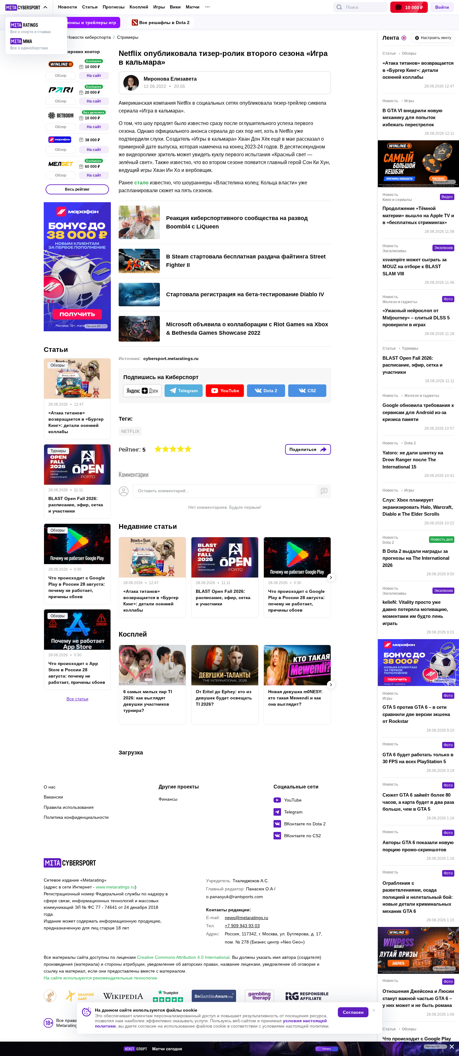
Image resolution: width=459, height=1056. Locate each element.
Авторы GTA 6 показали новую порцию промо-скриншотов (418, 846)
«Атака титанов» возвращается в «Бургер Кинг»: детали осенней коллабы (151, 601)
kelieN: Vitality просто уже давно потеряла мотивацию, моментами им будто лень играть (415, 612)
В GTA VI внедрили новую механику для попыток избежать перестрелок (412, 117)
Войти (442, 7)
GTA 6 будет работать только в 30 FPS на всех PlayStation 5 (418, 758)
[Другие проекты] (26, 7)
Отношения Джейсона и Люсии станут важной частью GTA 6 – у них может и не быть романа (418, 998)
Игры (159, 7)
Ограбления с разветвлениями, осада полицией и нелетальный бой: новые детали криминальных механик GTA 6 (418, 897)
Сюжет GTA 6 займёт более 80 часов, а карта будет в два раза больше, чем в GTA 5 (418, 802)
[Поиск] (339, 7)
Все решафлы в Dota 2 (164, 22)
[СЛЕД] (331, 577)
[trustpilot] (168, 996)
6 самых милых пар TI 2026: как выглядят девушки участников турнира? (147, 701)
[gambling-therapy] (259, 996)
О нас (50, 786)
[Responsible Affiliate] (307, 996)
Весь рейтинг (77, 189)
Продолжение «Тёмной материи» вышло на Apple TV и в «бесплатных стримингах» (418, 215)
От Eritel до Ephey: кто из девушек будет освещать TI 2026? (224, 698)
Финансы (168, 799)
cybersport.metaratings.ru (171, 358)
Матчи (193, 7)
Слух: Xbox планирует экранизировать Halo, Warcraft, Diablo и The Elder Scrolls (418, 507)
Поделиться (302, 449)
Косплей (139, 7)
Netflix (130, 431)
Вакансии (53, 796)
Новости (67, 6)
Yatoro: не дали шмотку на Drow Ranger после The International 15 (413, 459)
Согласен (353, 1012)
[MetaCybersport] (70, 863)
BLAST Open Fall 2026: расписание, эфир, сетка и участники (223, 597)
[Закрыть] (449, 1048)
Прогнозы (114, 6)
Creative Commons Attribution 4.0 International (183, 957)
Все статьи (77, 698)
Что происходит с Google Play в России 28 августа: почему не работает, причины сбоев (296, 601)
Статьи (90, 6)
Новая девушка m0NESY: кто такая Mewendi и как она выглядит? (295, 698)
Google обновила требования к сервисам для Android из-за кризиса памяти (418, 412)
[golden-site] (79, 996)
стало (141, 182)
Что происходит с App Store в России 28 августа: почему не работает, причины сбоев (76, 673)
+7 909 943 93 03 (242, 925)
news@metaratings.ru (246, 917)
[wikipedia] (123, 996)
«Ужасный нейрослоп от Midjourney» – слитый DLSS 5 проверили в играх (416, 317)
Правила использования (69, 807)
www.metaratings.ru (115, 886)
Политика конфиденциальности (76, 817)
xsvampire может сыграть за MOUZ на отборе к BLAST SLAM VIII (415, 266)
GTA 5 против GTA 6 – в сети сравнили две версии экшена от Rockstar (416, 714)
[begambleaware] (214, 996)
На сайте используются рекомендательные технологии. (101, 977)
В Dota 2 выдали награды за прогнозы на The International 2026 (416, 558)
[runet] (50, 996)
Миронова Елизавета (170, 79)
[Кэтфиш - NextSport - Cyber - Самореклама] (229, 1049)
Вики (175, 7)
